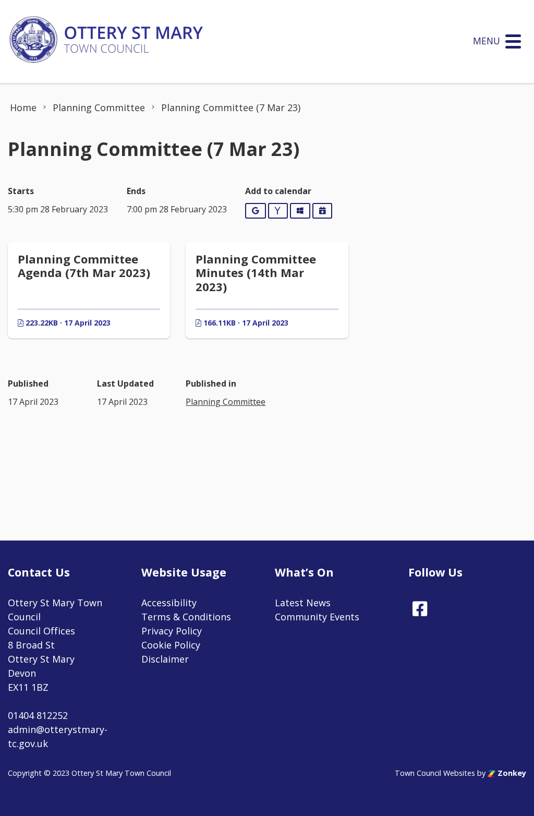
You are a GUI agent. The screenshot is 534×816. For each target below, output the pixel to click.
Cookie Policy (170, 645)
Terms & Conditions (186, 616)
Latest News (303, 602)
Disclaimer (165, 659)
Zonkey (510, 773)
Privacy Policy (171, 631)
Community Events (317, 616)
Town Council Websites (435, 773)
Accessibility (169, 602)
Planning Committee (225, 401)
